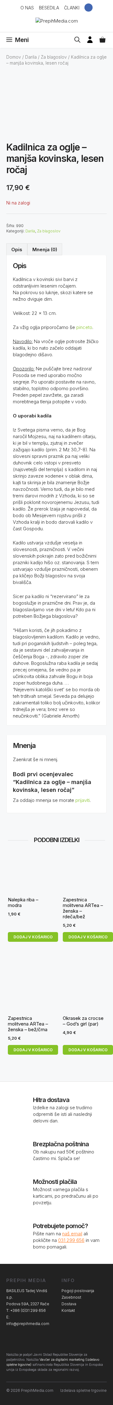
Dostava (69, 1304)
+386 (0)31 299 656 (28, 1310)
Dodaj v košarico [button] (33, 937)
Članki (71, 7)
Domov (13, 57)
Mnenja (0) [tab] (44, 249)
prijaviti (82, 800)
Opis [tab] (16, 249)
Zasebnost (71, 1297)
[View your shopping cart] (102, 40)
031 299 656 (71, 1240)
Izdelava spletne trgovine (83, 1390)
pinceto (84, 327)
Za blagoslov (54, 57)
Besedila (49, 7)
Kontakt (68, 1310)
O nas (27, 7)
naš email (72, 1234)
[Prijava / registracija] (89, 40)
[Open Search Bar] (77, 40)
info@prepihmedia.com (27, 1323)
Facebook (88, 7)
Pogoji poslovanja (78, 1290)
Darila (31, 57)
